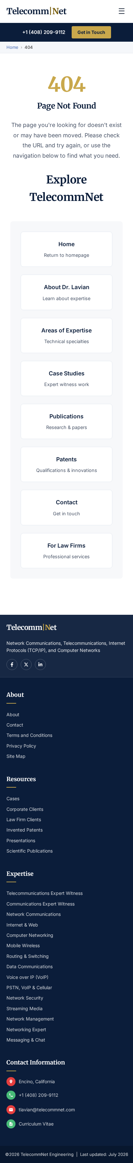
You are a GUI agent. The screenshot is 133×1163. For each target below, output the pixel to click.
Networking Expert (26, 1029)
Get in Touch (91, 32)
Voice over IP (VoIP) (27, 977)
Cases (12, 798)
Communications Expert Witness (40, 903)
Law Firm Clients (23, 819)
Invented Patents (24, 830)
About (12, 714)
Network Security (24, 998)
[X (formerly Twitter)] (26, 664)
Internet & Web (22, 924)
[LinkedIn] (40, 664)
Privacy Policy (21, 746)
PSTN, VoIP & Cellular (29, 987)
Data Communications (29, 966)
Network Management (30, 1019)
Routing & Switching (27, 956)
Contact (14, 725)
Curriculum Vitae (36, 1123)
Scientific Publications (29, 851)
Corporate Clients (24, 809)
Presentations (20, 840)
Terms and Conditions (29, 735)
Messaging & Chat (25, 1040)
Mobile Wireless (23, 945)
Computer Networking (29, 935)
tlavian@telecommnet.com (47, 1109)
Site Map (16, 756)
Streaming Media (24, 1008)
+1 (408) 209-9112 (43, 32)
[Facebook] (11, 664)
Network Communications (33, 914)
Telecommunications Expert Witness (44, 893)
